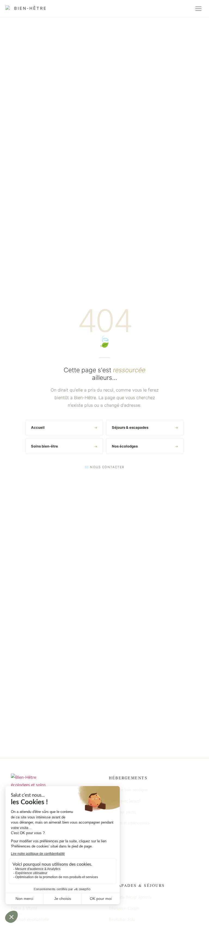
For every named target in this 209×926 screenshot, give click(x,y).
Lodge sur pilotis (122, 812)
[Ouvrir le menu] (198, 8)
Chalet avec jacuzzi (124, 801)
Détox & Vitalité (24, 909)
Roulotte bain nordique (128, 790)
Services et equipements (129, 823)
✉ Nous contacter (104, 467)
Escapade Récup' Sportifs (130, 897)
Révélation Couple (124, 909)
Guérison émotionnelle (30, 920)
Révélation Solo (122, 920)
